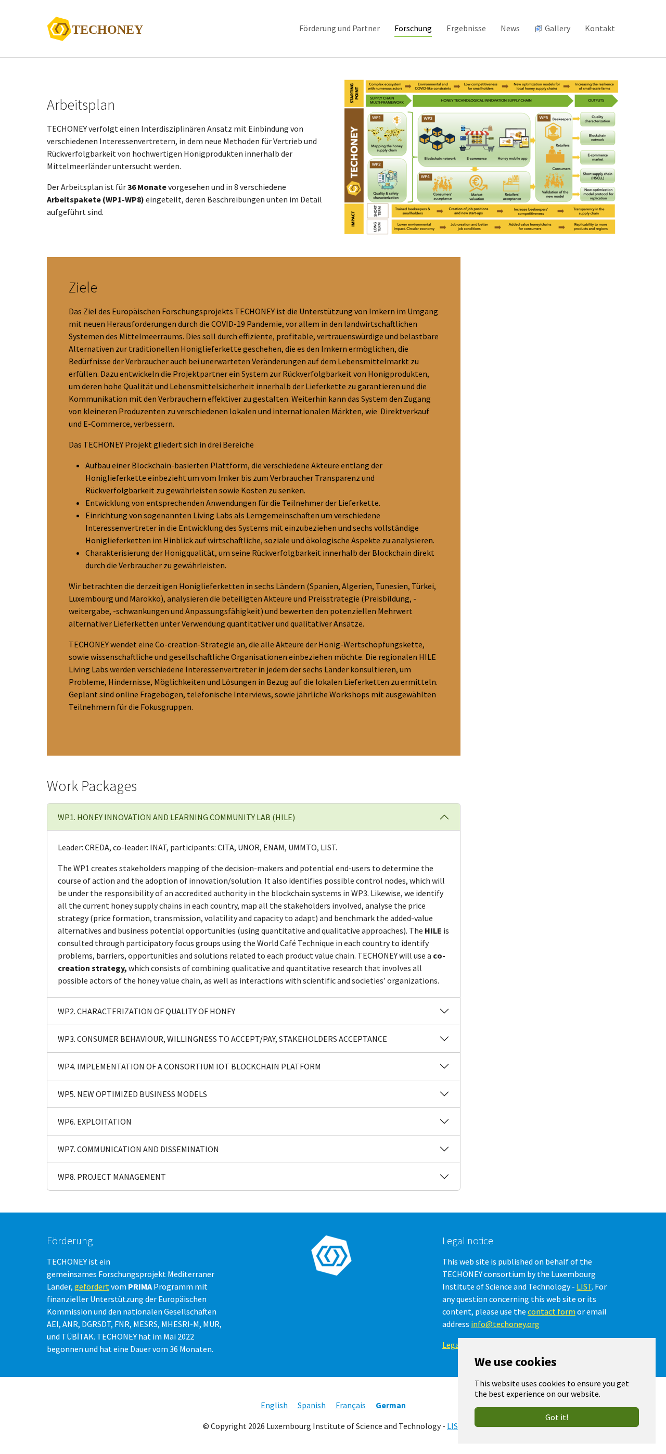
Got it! (556, 1417)
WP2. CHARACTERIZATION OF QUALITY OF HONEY (146, 1011)
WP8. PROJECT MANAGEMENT (112, 1176)
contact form (551, 1311)
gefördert (91, 1286)
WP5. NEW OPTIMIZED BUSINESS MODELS (132, 1094)
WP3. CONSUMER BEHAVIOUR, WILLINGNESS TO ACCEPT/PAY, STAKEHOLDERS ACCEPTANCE (222, 1039)
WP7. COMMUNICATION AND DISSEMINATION (138, 1149)
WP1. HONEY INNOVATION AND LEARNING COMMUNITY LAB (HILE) (176, 817)
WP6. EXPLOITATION (95, 1121)
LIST (584, 1286)
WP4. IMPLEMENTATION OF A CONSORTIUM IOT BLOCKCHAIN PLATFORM (189, 1066)
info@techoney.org (505, 1324)
